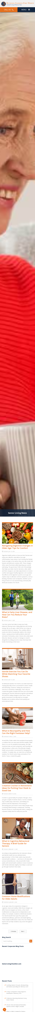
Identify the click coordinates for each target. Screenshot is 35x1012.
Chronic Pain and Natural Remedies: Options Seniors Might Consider (16, 1005)
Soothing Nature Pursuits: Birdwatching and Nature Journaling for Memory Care (17, 985)
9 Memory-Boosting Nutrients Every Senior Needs (16, 999)
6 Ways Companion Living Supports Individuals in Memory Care (16, 992)
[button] (29, 9)
